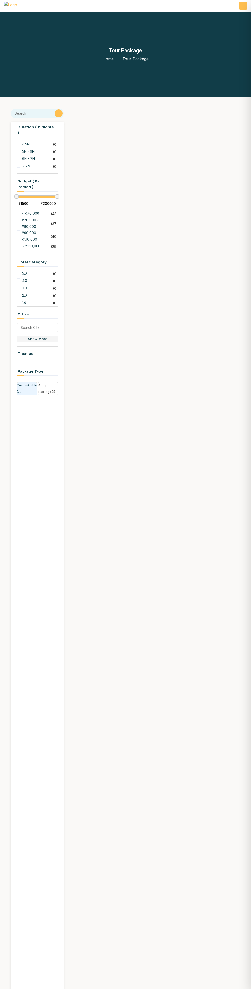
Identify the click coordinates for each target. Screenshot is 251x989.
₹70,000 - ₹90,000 (30, 223)
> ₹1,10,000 (31, 246)
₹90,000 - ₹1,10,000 (30, 236)
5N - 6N (28, 151)
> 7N (26, 166)
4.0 (25, 280)
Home (108, 58)
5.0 (25, 273)
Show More (37, 339)
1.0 (24, 303)
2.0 (25, 295)
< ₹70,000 (30, 213)
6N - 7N (28, 159)
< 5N (26, 144)
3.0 (25, 288)
